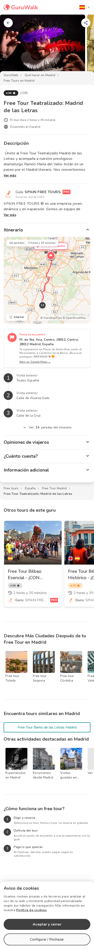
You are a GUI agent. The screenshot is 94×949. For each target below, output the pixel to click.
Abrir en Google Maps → (35, 362)
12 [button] (42, 305)
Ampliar (19, 317)
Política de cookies (31, 910)
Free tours (11, 488)
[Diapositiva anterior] (11, 46)
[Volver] (8, 22)
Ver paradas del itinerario (50, 427)
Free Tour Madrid (54, 488)
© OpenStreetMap (74, 318)
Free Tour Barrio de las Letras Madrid (47, 727)
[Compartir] (85, 22)
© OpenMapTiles (51, 318)
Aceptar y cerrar (47, 924)
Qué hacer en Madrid (40, 75)
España (30, 488)
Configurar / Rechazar (47, 939)
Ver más (10, 175)
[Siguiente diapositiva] (83, 46)
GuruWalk (11, 75)
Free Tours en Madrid (19, 80)
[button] (51, 256)
